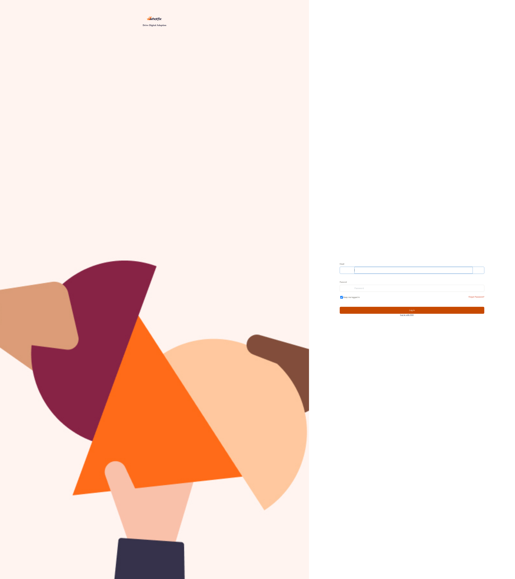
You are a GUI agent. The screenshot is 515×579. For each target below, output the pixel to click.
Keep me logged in (351, 297)
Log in (412, 310)
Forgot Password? (476, 297)
